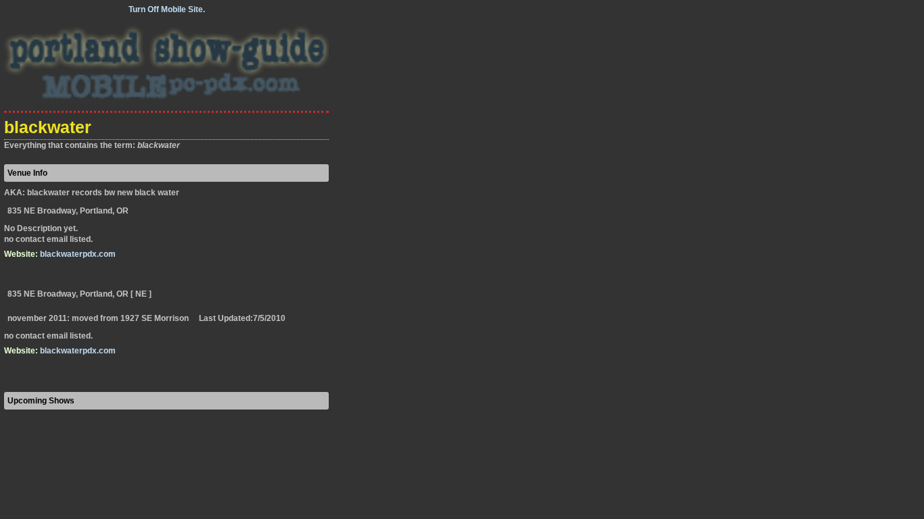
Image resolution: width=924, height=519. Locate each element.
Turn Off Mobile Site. (167, 9)
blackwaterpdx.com (78, 254)
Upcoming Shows (40, 400)
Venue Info (27, 173)
